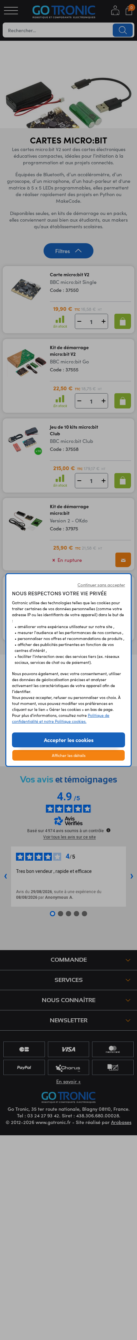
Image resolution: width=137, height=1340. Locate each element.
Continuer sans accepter (101, 585)
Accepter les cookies (68, 739)
